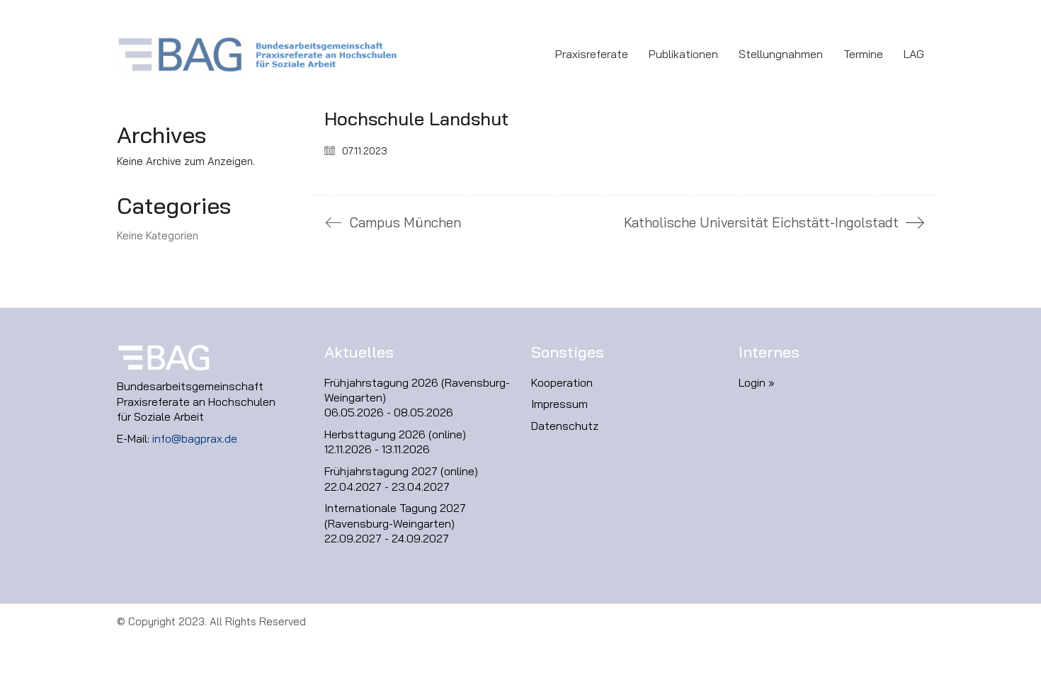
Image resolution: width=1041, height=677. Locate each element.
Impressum (559, 404)
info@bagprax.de (194, 438)
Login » (757, 382)
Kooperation (562, 382)
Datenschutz (564, 426)
